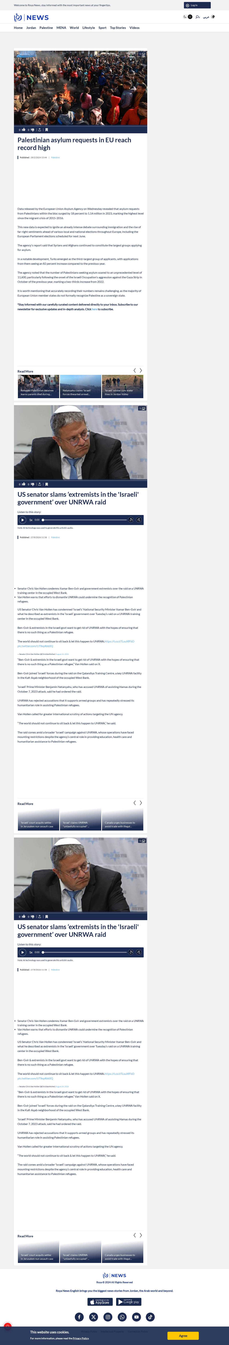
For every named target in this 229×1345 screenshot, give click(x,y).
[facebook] (79, 1317)
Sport (102, 28)
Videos (135, 28)
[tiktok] (150, 1317)
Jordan (31, 28)
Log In (194, 5)
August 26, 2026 (62, 654)
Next (134, 370)
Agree (183, 1336)
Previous (141, 370)
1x (30, 519)
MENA (61, 28)
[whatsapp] (122, 1317)
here (94, 309)
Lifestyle (88, 28)
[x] (93, 1317)
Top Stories (118, 28)
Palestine (46, 28)
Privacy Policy (81, 1338)
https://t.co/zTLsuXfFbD (119, 641)
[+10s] (139, 520)
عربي (206, 16)
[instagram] (107, 1317)
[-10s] (131, 520)
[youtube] (136, 1317)
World (74, 28)
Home (18, 28)
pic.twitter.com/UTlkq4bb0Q (35, 646)
